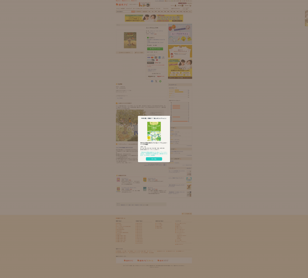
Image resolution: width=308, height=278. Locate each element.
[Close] (170, 115)
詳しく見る (154, 158)
